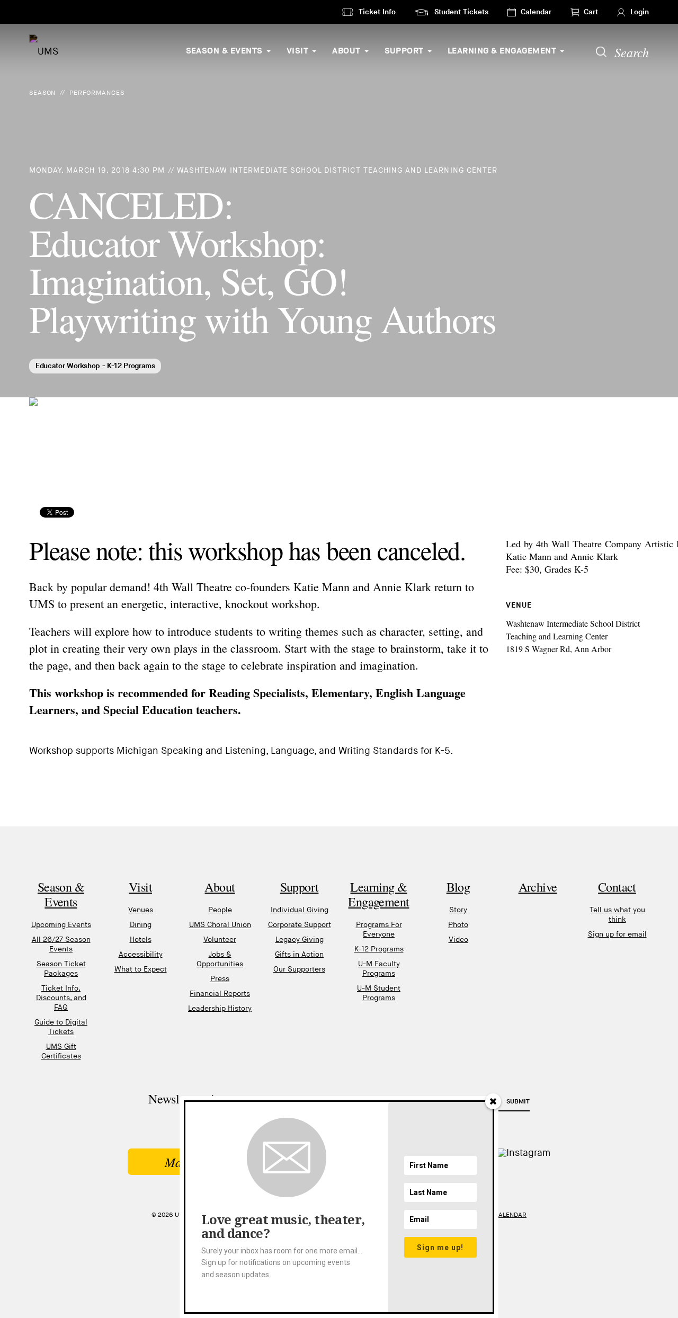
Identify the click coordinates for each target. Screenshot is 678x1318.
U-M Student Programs (378, 993)
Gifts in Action (299, 954)
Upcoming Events (61, 924)
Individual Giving (299, 909)
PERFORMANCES (96, 93)
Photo (458, 924)
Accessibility (141, 954)
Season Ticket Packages (61, 968)
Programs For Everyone (379, 929)
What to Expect (140, 969)
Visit (297, 51)
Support (404, 51)
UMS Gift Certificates (61, 1051)
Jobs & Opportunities (220, 959)
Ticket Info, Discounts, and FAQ (61, 998)
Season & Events (224, 51)
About (346, 51)
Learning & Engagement (502, 51)
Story (458, 909)
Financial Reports (220, 993)
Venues (140, 909)
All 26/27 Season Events (61, 944)
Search (631, 52)
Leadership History (220, 1008)
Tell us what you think (617, 914)
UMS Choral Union (220, 924)
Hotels (140, 939)
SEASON (42, 93)
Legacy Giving (299, 939)
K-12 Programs (379, 949)
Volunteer (219, 939)
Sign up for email (617, 934)
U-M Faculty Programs (379, 968)
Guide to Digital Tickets (60, 1027)
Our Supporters (299, 969)
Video (458, 939)
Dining (140, 924)
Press (219, 978)
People (220, 909)
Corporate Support (299, 924)
